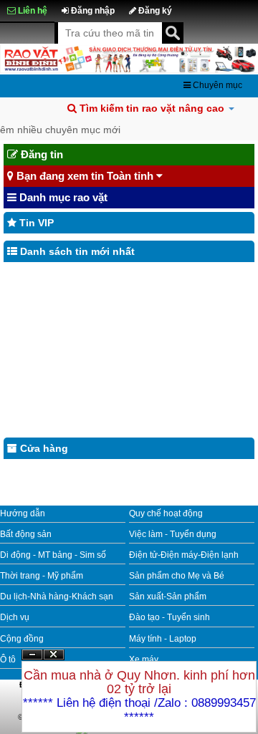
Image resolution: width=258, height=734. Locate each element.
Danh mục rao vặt (62, 197)
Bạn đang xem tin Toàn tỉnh (85, 176)
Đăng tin (40, 154)
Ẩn (32, 655)
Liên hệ (31, 11)
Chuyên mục (216, 85)
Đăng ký (154, 11)
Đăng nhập (92, 11)
